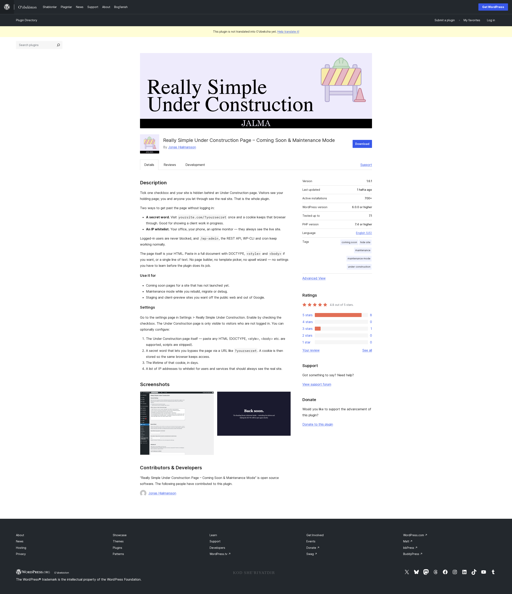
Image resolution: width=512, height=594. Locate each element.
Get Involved (315, 535)
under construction (359, 266)
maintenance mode (359, 258)
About (20, 535)
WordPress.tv (220, 554)
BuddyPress (413, 554)
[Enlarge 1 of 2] (208, 397)
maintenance (362, 250)
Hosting (21, 547)
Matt (408, 541)
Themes (118, 541)
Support (366, 165)
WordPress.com (415, 535)
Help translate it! (288, 31)
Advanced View (314, 278)
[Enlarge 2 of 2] (285, 397)
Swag (311, 554)
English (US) (364, 233)
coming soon (349, 242)
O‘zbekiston (61, 572)
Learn (213, 535)
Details (149, 165)
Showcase (120, 535)
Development (195, 165)
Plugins (117, 547)
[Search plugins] (58, 45)
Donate (313, 547)
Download (362, 143)
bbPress (410, 547)
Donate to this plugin (317, 424)
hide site (365, 242)
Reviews (170, 165)
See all (367, 350)
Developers (217, 547)
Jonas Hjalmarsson (182, 147)
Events (310, 541)
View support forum (316, 384)
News (19, 541)
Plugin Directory (26, 20)
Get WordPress (493, 7)
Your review (311, 350)
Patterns (118, 554)
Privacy (21, 554)
